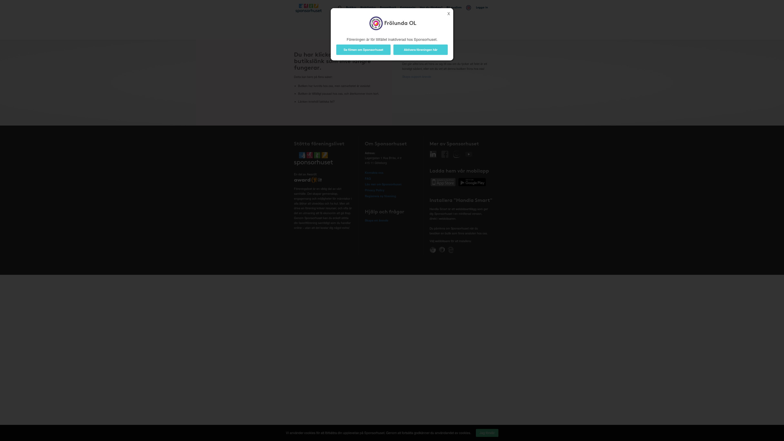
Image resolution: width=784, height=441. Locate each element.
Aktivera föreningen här (421, 49)
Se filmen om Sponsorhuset (363, 49)
